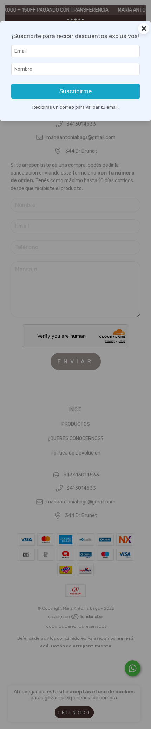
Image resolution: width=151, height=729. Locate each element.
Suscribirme (75, 91)
